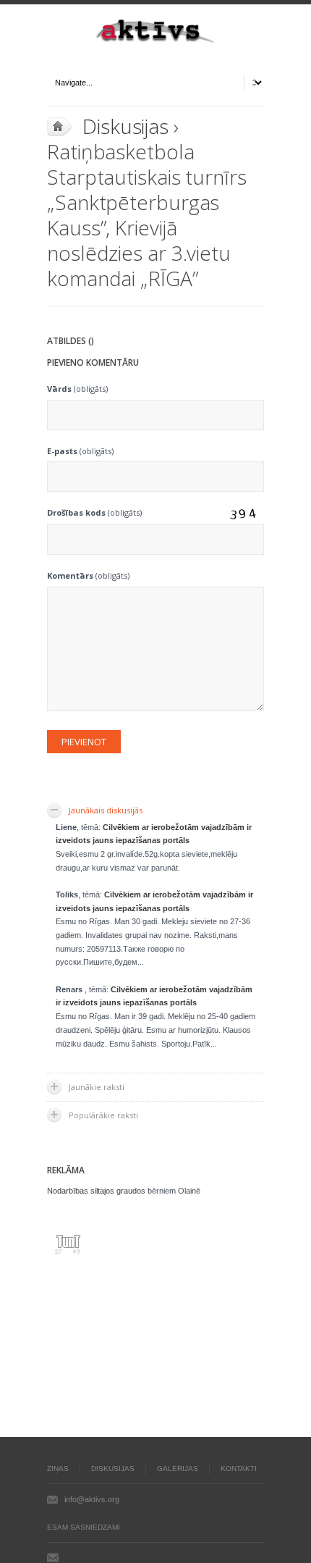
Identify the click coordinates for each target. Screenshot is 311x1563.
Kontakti (239, 1468)
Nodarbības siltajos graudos (96, 1190)
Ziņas (58, 1468)
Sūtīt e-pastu (53, 1557)
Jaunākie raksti (96, 1086)
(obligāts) (77, 388)
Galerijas (177, 1468)
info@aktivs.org (91, 1499)
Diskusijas (125, 126)
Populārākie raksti (103, 1115)
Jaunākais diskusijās (105, 810)
